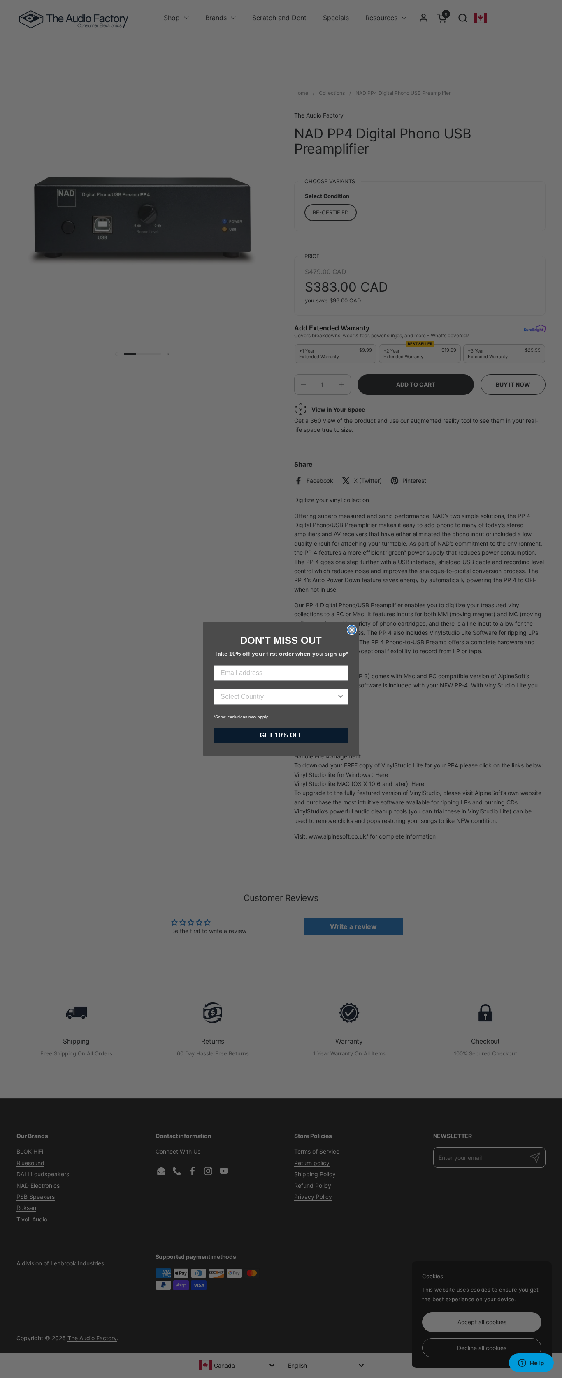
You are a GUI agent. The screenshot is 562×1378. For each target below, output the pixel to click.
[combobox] (279, 696)
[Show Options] (341, 696)
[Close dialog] (352, 630)
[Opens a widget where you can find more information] (531, 1363)
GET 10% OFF (281, 735)
